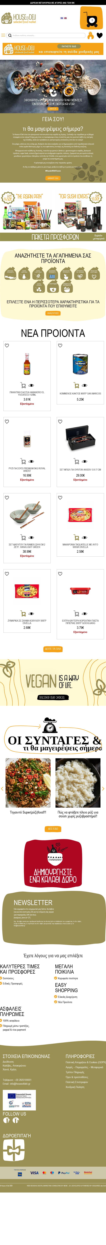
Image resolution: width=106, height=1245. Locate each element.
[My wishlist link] (99, 35)
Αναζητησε (53, 313)
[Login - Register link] (91, 35)
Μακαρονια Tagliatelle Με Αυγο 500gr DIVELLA (80, 545)
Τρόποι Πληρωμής (75, 1072)
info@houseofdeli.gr (20, 1083)
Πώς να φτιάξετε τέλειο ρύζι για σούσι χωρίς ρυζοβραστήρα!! (78, 814)
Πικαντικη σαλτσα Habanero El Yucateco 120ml (27, 393)
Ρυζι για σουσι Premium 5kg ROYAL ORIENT (27, 469)
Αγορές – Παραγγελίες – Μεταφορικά (84, 1067)
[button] (103, 789)
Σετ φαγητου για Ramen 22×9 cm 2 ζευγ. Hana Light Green (27, 545)
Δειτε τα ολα (53, 648)
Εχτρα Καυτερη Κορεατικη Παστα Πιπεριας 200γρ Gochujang (80, 621)
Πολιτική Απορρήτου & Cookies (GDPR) (86, 1062)
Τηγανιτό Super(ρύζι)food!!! (28, 812)
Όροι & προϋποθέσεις (77, 1077)
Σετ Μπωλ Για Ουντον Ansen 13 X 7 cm (80, 469)
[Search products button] (10, 35)
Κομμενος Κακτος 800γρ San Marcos (80, 393)
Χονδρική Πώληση (75, 1086)
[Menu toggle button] (3, 35)
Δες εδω (53, 828)
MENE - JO (67, 1186)
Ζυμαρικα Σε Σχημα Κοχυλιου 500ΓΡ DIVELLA (27, 621)
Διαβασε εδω (53, 178)
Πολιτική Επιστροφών (77, 1082)
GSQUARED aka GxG (99, 1186)
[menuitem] (62, 18)
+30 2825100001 (22, 1079)
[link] (18, 18)
